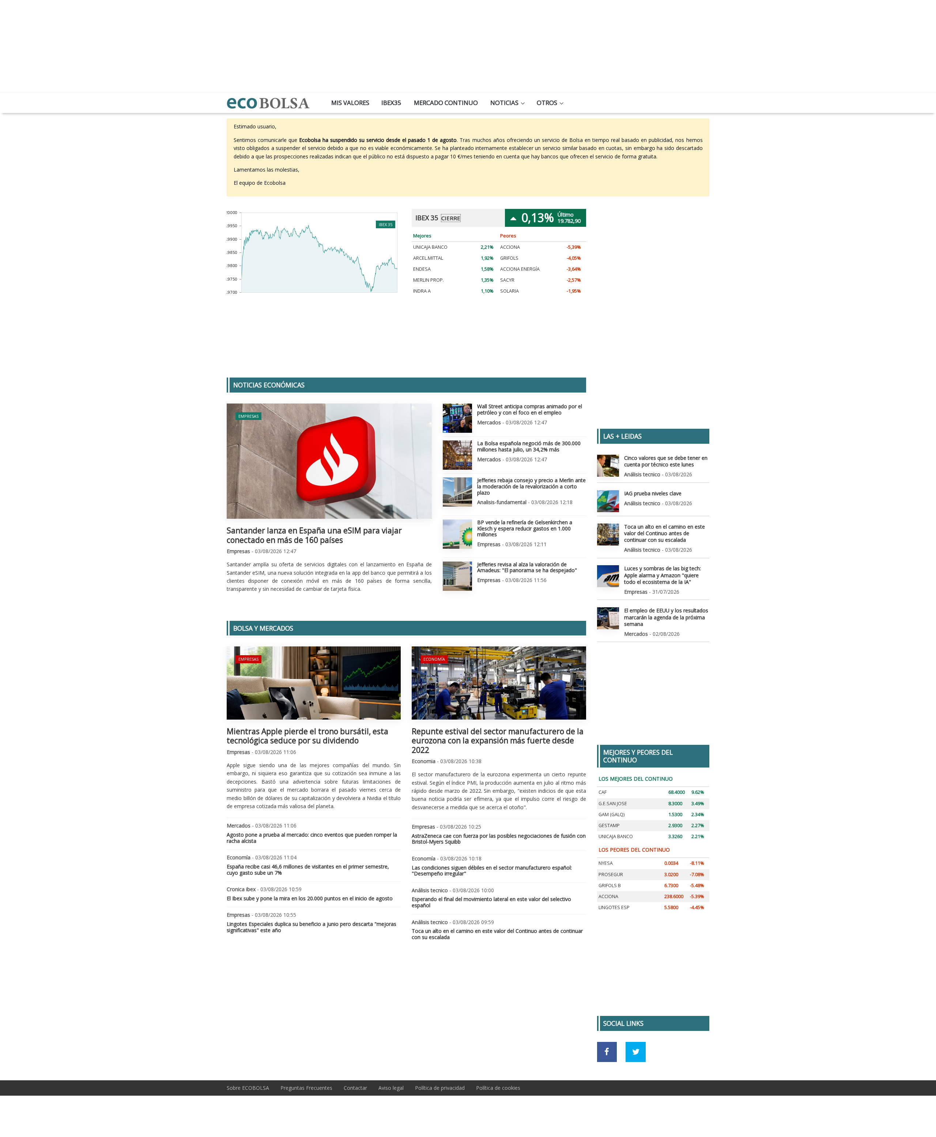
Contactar (355, 1087)
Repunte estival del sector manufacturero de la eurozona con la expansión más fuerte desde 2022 (498, 740)
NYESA (606, 863)
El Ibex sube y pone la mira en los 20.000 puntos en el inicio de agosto (310, 898)
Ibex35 (391, 102)
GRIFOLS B (610, 885)
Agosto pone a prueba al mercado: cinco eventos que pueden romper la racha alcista (312, 837)
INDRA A (422, 291)
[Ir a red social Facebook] (607, 1052)
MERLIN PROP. (428, 280)
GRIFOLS (509, 258)
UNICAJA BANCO (430, 247)
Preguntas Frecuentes (306, 1087)
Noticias (504, 102)
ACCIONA (510, 247)
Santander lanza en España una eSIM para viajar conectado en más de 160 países (314, 535)
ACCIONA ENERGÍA (520, 269)
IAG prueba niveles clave (653, 493)
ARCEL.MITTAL (428, 258)
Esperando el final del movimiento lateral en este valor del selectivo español (491, 902)
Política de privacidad (440, 1087)
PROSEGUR (611, 874)
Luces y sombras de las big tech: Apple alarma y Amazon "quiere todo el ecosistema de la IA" (662, 575)
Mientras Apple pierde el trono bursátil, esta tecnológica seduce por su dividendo (307, 736)
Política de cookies (498, 1087)
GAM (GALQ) (611, 814)
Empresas (248, 416)
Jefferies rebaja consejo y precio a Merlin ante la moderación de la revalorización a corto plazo (531, 486)
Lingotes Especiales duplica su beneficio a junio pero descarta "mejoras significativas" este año (311, 927)
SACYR (507, 280)
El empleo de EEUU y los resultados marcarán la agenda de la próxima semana (666, 617)
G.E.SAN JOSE (613, 803)
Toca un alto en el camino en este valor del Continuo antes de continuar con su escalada (497, 934)
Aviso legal (391, 1087)
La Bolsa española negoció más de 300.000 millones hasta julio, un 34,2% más (529, 446)
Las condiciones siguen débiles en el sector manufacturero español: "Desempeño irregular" (492, 870)
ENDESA (422, 269)
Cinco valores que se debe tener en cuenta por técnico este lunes (665, 461)
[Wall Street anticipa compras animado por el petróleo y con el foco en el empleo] (457, 418)
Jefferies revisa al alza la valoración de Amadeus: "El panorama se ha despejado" (527, 567)
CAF (603, 792)
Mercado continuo (446, 102)
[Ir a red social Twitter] (636, 1052)
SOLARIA (509, 291)
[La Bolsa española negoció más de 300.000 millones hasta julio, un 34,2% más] (457, 455)
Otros (547, 102)
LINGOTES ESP (614, 907)
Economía (434, 659)
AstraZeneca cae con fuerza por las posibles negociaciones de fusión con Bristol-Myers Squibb (499, 838)
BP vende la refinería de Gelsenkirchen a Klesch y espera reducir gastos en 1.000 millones (524, 528)
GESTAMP (609, 825)
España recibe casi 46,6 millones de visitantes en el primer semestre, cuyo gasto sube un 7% (308, 869)
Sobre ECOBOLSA (248, 1087)
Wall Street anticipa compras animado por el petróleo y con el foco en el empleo (529, 409)
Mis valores (350, 102)
